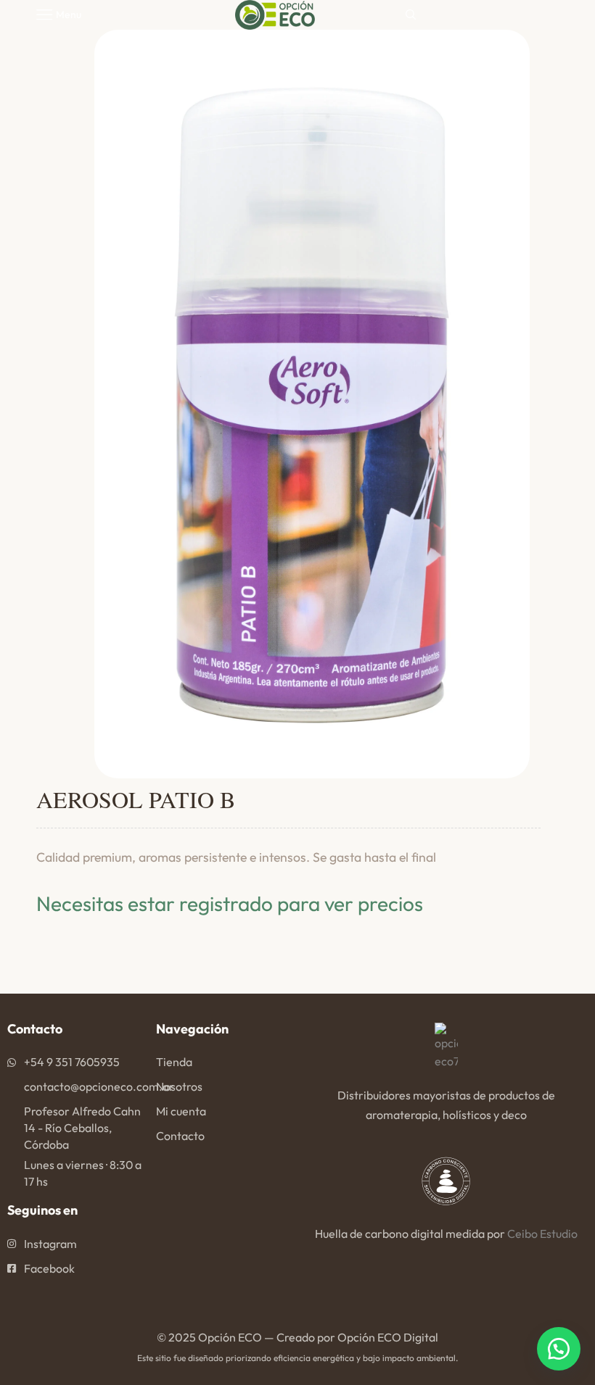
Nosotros (179, 1086)
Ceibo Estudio (542, 1233)
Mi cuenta (181, 1111)
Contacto (180, 1135)
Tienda (174, 1062)
